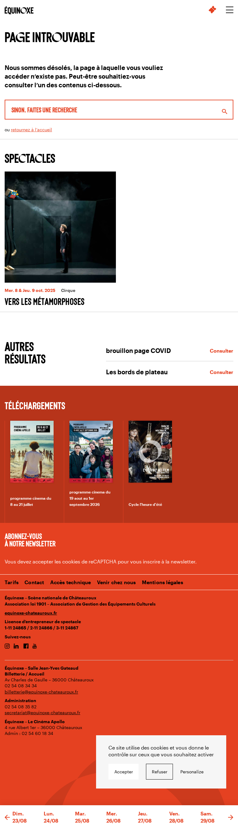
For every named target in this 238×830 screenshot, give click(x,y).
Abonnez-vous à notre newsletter (30, 539)
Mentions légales (162, 582)
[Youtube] (35, 646)
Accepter (123, 771)
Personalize (192, 771)
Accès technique (70, 582)
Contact (34, 582)
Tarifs (12, 582)
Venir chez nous (116, 582)
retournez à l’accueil (31, 129)
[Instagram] (7, 646)
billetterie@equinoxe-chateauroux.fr (41, 691)
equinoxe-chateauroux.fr (31, 612)
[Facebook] (26, 646)
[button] (7, 817)
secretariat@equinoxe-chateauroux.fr (42, 712)
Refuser (159, 771)
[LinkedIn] (16, 646)
